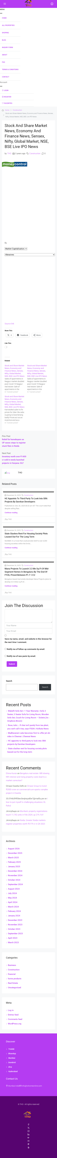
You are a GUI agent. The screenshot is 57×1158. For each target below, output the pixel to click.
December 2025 (15, 853)
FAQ (3, 62)
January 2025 (14, 866)
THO (9, 153)
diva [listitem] (10, 1067)
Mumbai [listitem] (11, 1058)
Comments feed (15, 1019)
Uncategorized (14, 987)
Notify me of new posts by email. (21, 656)
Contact (5, 77)
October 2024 (14, 880)
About (4, 55)
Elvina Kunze (11, 773)
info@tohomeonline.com (32, 1086)
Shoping (5, 33)
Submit (12, 664)
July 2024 (12, 893)
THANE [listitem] (11, 1049)
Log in (11, 1010)
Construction (17, 110)
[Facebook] (28, 1125)
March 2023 (13, 942)
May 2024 (12, 898)
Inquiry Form (7, 47)
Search (9, 681)
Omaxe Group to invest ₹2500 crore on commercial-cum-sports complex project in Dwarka (27, 789)
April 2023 (12, 938)
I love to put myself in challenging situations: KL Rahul (27, 802)
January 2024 (14, 915)
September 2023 (15, 933)
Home (4, 18)
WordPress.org (14, 1024)
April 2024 (12, 902)
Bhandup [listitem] (12, 1053)
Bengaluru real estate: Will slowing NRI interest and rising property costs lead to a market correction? (27, 777)
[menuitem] (17, 90)
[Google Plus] (28, 1138)
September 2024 (15, 884)
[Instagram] (28, 1131)
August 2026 (14, 848)
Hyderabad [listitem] (13, 1071)
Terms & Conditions (10, 69)
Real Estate (13, 983)
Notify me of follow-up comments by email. (26, 649)
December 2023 (15, 920)
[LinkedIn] (28, 1134)
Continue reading (11, 513)
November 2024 (15, 875)
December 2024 (15, 871)
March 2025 (13, 857)
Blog (4, 40)
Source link (9, 323)
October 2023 (14, 929)
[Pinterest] (28, 1144)
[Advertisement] (28, 198)
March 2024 (13, 907)
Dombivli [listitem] (12, 1062)
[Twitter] (28, 1128)
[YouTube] (28, 1141)
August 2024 (14, 889)
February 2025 (14, 862)
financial (12, 974)
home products (14, 978)
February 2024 (14, 911)
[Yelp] (28, 1148)
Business (12, 965)
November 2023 (15, 924)
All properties (8, 25)
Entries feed (13, 1015)
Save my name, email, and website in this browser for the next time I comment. (28, 640)
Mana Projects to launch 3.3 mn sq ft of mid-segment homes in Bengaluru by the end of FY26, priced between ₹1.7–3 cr (27, 571)
